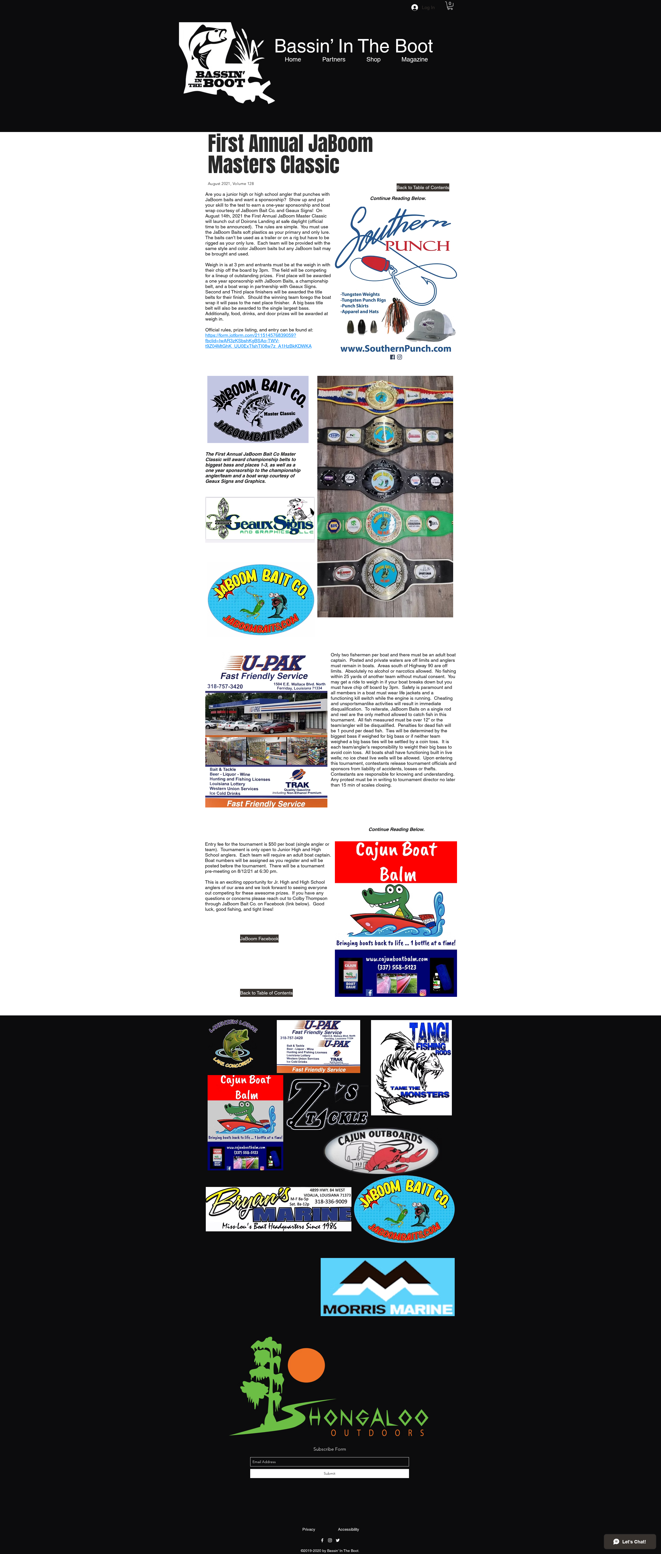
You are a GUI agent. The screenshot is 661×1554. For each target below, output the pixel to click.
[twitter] (337, 1540)
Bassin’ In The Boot (353, 46)
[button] (450, 6)
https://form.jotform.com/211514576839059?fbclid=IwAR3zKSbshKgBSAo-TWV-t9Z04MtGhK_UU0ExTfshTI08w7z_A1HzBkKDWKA (258, 340)
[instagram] (330, 1540)
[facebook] (322, 1540)
